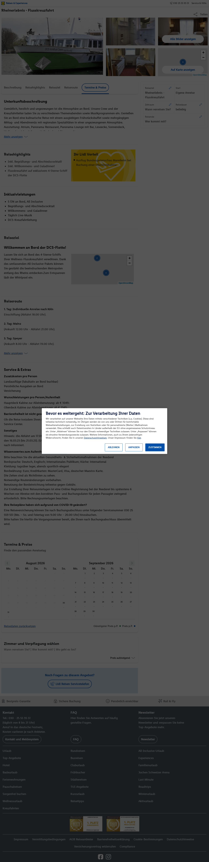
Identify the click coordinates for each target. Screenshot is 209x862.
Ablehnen (114, 447)
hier (139, 437)
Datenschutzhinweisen (95, 437)
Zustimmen (154, 447)
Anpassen (134, 447)
